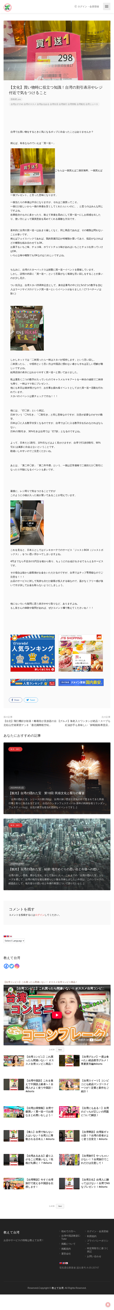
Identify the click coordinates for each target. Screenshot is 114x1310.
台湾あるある (43, 104)
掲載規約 (66, 1248)
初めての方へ (68, 1231)
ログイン (40, 915)
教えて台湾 (58, 1288)
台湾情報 (72, 104)
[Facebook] (6, 966)
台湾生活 (54, 104)
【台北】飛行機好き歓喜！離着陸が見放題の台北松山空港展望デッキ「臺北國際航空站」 (30, 721)
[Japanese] (11, 936)
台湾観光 (81, 104)
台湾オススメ (30, 104)
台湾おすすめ (17, 104)
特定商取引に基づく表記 (97, 1250)
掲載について (68, 1244)
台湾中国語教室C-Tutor (70, 1237)
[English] (8, 936)
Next (60, 1050)
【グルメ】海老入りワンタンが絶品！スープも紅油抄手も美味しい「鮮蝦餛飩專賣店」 (83, 721)
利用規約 (91, 1236)
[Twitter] (11, 966)
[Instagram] (17, 966)
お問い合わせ (94, 1256)
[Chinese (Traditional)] (5, 936)
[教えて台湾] (8, 7)
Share (16, 700)
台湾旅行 (63, 104)
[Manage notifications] (108, 1304)
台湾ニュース (92, 104)
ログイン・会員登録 (88, 6)
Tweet (32, 700)
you (19, 99)
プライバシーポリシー (97, 1242)
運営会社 (66, 1253)
